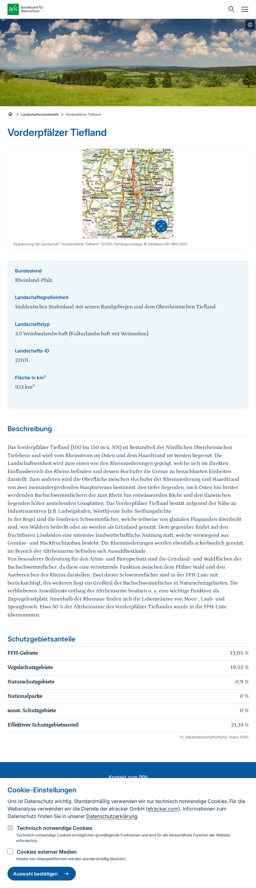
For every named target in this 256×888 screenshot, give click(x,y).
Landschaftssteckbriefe (39, 114)
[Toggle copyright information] (250, 24)
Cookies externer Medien (47, 852)
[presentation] (161, 226)
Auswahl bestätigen (35, 874)
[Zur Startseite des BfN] (116, 9)
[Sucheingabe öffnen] (230, 9)
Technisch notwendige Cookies (54, 828)
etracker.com (163, 809)
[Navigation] (243, 9)
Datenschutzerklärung (111, 816)
